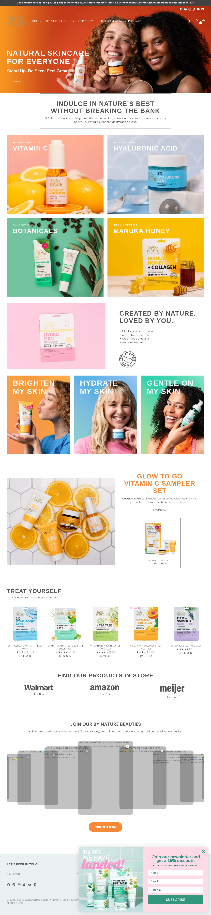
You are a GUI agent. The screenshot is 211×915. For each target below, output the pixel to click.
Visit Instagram (105, 827)
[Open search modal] (188, 21)
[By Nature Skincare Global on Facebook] (181, 9)
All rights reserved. (15, 903)
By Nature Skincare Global (37, 900)
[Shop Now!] (38, 687)
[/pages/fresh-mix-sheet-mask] (105, 49)
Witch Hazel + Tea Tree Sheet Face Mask (105, 647)
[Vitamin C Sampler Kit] (160, 538)
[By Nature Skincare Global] (17, 21)
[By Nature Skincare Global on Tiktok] (194, 9)
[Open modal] (72, 525)
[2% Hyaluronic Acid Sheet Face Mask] (25, 624)
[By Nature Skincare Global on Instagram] (189, 9)
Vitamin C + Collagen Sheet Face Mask (145, 647)
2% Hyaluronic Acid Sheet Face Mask (25, 647)
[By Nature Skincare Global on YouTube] (198, 9)
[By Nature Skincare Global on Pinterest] (185, 9)
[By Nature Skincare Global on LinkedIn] (202, 9)
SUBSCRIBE (175, 899)
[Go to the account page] (195, 21)
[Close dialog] (203, 851)
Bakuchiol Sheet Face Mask (186, 645)
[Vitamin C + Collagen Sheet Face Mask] (146, 624)
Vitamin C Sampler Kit (160, 560)
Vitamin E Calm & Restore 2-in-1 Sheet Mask (65, 647)
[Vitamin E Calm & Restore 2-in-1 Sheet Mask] (65, 624)
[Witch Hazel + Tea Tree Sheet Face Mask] (105, 624)
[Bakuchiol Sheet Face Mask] (186, 624)
